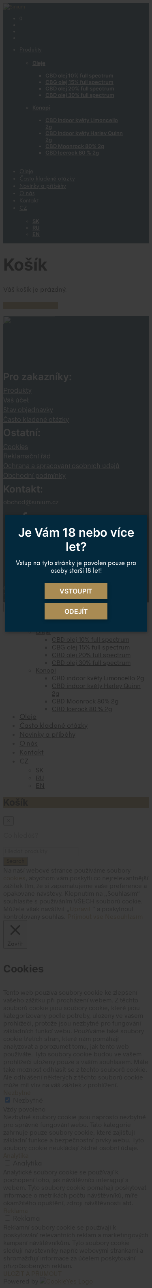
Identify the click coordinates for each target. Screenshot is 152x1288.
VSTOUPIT (76, 591)
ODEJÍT (76, 611)
